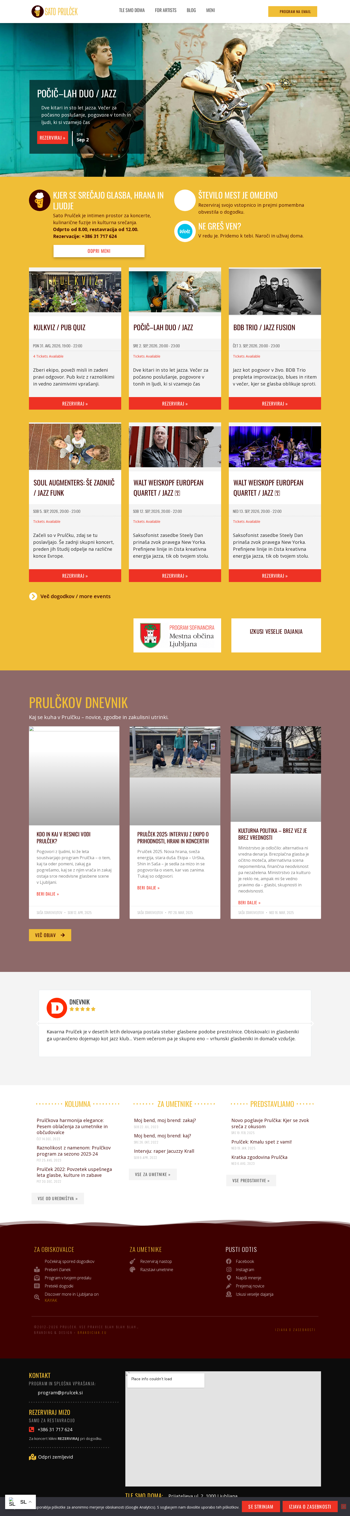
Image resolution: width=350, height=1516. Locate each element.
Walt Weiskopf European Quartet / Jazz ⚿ (168, 487)
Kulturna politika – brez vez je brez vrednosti (272, 833)
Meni (210, 10)
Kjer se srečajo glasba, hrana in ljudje (108, 200)
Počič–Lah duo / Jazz (76, 93)
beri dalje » (48, 894)
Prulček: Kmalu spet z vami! (261, 1142)
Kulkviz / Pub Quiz (59, 327)
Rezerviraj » (53, 137)
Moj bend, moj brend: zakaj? (165, 1120)
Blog (191, 10)
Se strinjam (260, 1506)
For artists (166, 10)
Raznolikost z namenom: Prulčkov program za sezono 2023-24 (74, 1151)
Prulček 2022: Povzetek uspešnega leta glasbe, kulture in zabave (74, 1172)
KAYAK (51, 1300)
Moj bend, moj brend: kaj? (162, 1136)
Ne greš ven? (219, 226)
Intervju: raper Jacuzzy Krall (164, 1151)
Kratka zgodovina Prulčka (259, 1157)
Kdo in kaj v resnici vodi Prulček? (63, 837)
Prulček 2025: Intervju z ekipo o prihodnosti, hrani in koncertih (173, 837)
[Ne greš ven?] (185, 231)
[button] (37, 1023)
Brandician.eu (92, 1333)
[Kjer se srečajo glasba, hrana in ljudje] (39, 200)
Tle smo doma (132, 10)
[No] (343, 1506)
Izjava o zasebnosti (295, 1330)
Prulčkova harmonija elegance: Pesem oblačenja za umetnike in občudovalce (72, 1126)
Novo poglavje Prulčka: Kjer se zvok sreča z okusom (270, 1123)
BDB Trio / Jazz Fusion (264, 327)
